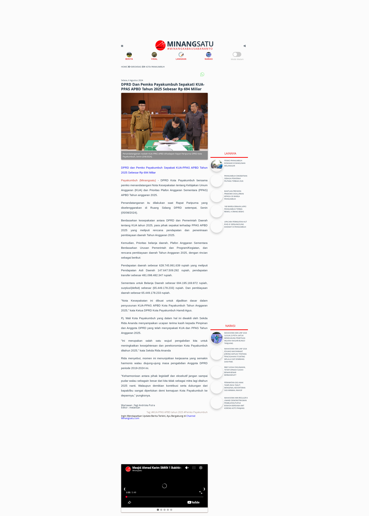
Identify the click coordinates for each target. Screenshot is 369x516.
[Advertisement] (184, 20)
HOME (124, 66)
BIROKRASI (136, 66)
